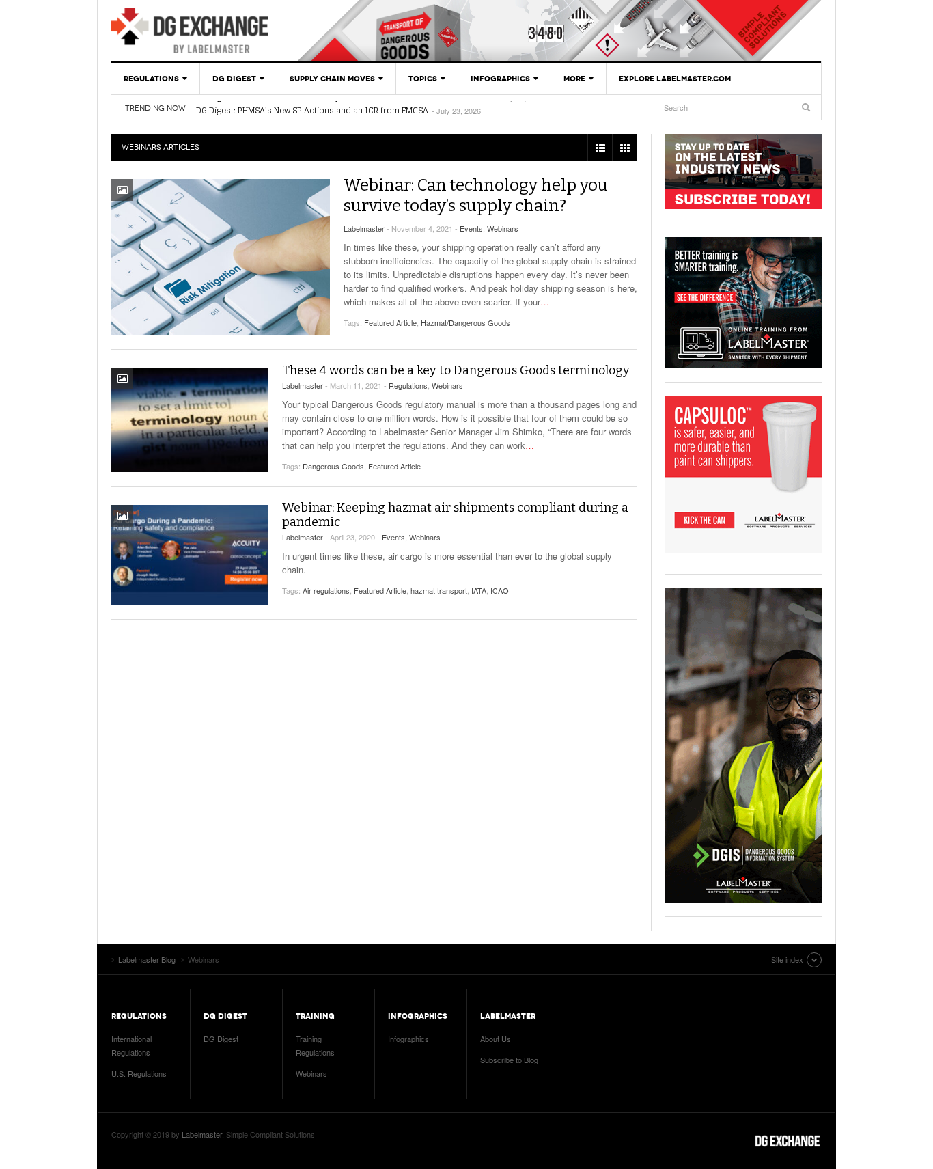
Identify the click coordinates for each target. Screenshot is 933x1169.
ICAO (499, 590)
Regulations (151, 78)
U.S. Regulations (139, 1073)
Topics (422, 78)
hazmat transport (438, 590)
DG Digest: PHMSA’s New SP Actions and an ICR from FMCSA (312, 108)
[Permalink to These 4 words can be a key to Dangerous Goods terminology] (189, 420)
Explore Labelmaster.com (675, 78)
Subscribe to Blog (509, 1059)
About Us (495, 1038)
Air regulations (326, 590)
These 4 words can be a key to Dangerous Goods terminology (456, 370)
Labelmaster (364, 228)
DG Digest (234, 78)
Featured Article (390, 322)
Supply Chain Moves (332, 78)
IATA (478, 590)
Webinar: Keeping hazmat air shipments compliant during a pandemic (455, 515)
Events (471, 228)
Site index (787, 959)
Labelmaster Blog (189, 30)
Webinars (502, 228)
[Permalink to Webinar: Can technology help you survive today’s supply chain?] (220, 257)
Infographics (500, 78)
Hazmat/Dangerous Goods (465, 322)
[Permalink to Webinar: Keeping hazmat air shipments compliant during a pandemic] (189, 555)
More (574, 78)
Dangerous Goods (333, 465)
